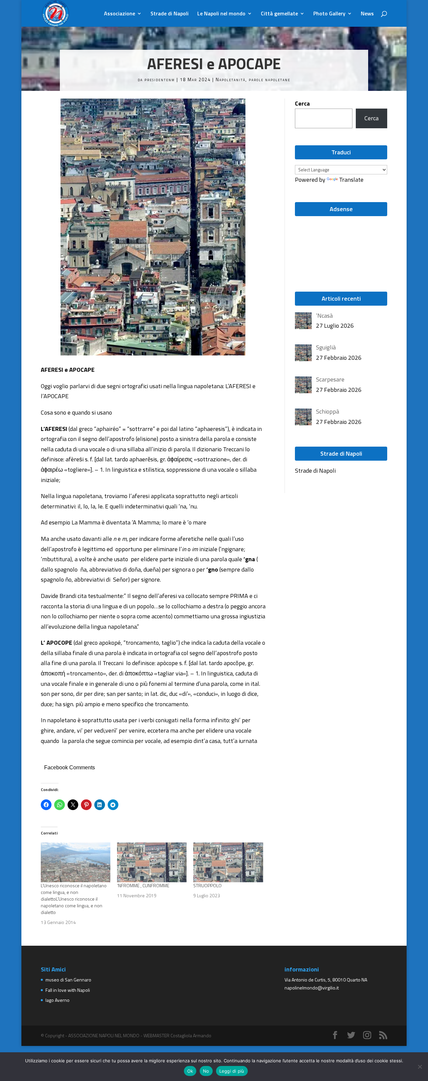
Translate (351, 179)
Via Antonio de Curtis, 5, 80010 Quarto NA (326, 979)
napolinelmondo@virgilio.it (312, 987)
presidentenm (159, 79)
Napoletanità (230, 79)
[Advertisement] (325, 246)
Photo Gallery (329, 14)
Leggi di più (231, 1071)
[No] (419, 1066)
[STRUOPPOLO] (228, 862)
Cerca (302, 103)
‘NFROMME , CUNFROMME (143, 885)
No (206, 1071)
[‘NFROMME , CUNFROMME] (152, 862)
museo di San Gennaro (68, 979)
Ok (190, 1071)
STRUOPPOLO (207, 885)
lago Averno (57, 999)
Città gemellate (279, 14)
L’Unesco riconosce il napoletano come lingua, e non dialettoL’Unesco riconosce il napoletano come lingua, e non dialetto (74, 899)
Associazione (119, 14)
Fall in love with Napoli (67, 989)
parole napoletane (269, 79)
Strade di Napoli (169, 14)
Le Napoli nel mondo (221, 14)
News (367, 14)
